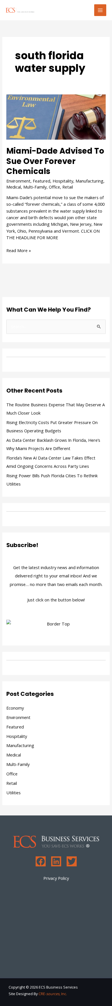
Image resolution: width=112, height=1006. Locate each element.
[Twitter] (72, 861)
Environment (18, 181)
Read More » (18, 250)
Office (54, 187)
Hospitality (63, 181)
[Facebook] (41, 861)
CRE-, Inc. (52, 993)
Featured (41, 181)
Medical (13, 187)
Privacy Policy (56, 878)
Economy (15, 708)
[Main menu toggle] (100, 10)
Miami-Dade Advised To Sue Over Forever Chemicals (55, 161)
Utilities (13, 792)
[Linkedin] (56, 861)
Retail (67, 187)
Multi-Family (35, 187)
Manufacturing (89, 181)
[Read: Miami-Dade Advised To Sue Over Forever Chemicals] (55, 116)
